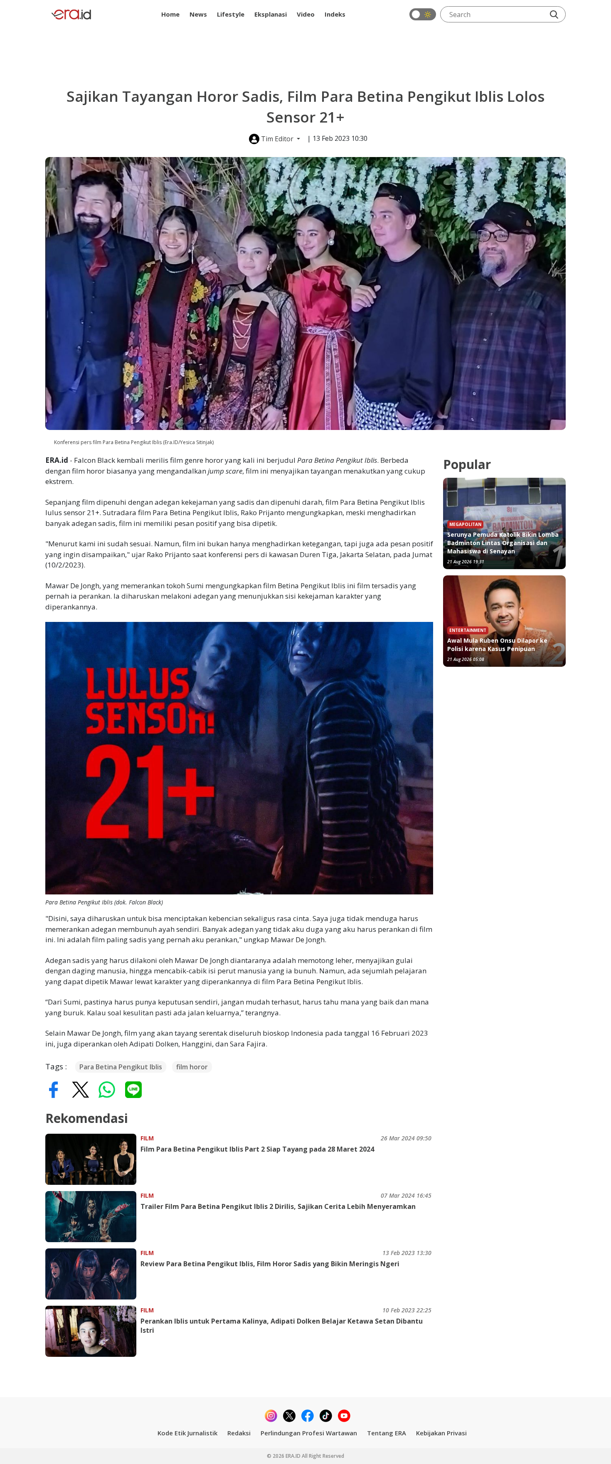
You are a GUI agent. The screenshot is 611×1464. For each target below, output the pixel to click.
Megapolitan (465, 524)
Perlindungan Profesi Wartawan (309, 1433)
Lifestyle (230, 14)
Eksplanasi (270, 14)
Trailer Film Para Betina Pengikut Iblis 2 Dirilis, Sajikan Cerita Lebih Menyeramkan (278, 1206)
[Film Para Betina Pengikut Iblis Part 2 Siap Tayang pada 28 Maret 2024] (92, 1159)
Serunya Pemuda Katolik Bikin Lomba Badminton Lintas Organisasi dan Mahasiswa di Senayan (503, 543)
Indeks (335, 14)
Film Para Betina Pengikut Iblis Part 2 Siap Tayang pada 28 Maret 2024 (257, 1149)
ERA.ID (294, 1455)
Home (170, 14)
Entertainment (467, 630)
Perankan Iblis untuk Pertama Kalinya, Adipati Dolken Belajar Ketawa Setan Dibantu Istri (281, 1326)
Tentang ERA (386, 1433)
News (198, 14)
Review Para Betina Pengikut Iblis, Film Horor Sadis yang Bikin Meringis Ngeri (269, 1263)
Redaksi (239, 1433)
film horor (192, 1066)
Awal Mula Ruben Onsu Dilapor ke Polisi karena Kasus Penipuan (497, 644)
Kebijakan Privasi (441, 1433)
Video (306, 14)
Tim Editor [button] (277, 138)
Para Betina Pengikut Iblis (120, 1066)
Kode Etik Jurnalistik (187, 1433)
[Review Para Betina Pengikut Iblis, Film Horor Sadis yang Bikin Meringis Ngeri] (92, 1273)
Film (147, 1138)
